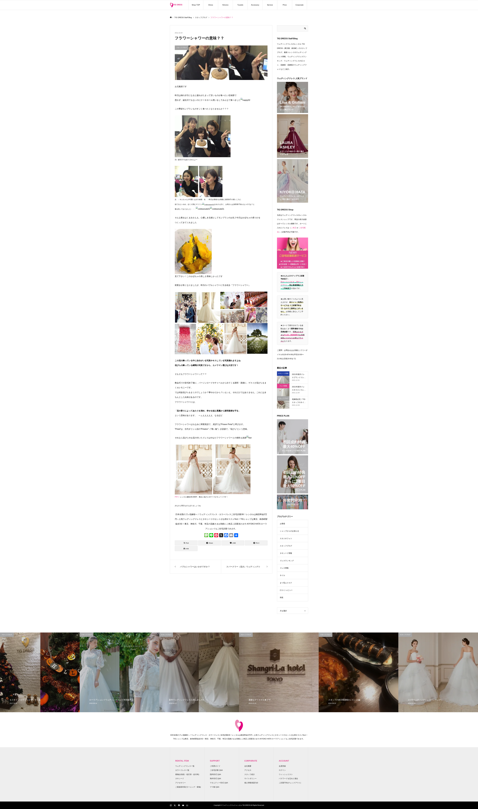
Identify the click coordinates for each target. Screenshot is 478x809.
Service (270, 5)
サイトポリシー (250, 778)
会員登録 (282, 766)
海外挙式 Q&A (215, 778)
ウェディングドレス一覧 (184, 766)
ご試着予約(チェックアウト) (290, 783)
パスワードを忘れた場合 (288, 778)
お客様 (282, 524)
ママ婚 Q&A (214, 787)
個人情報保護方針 (251, 783)
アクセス (247, 770)
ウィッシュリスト (286, 774)
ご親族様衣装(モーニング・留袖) (188, 787)
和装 (281, 597)
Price (285, 5)
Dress (210, 5)
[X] (221, 535)
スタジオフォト (286, 538)
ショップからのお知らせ (289, 531)
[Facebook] (226, 535)
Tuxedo (240, 5)
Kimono (225, 5)
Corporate (299, 5)
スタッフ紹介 (249, 774)
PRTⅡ (177, 497)
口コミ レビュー (286, 590)
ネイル (282, 575)
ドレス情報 (284, 568)
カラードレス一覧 (182, 770)
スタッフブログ (286, 546)
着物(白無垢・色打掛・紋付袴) (187, 774)
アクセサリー (180, 783)
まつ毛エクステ (286, 583)
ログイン (282, 770)
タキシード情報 (286, 553)
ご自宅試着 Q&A (216, 770)
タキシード (179, 778)
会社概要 (247, 766)
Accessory (255, 5)
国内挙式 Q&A (215, 774)
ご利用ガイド (215, 766)
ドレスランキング (287, 561)
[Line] (211, 535)
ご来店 (293, 228)
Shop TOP (196, 5)
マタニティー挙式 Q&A (219, 783)
